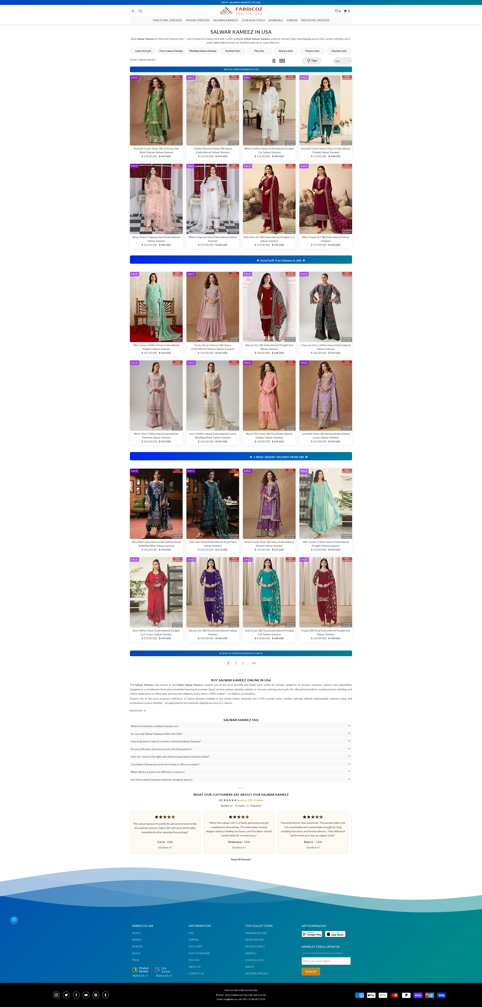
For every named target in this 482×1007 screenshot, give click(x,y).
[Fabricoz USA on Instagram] (58, 995)
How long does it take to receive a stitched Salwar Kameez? (166, 741)
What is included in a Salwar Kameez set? (155, 726)
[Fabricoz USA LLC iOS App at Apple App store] (335, 939)
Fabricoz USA (231, 990)
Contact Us (196, 973)
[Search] (140, 11)
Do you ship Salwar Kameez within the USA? (156, 733)
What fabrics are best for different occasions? (158, 771)
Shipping (194, 939)
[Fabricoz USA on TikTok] (106, 995)
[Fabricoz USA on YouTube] (87, 995)
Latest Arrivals (143, 50)
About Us (194, 966)
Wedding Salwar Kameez (202, 50)
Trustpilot (240, 805)
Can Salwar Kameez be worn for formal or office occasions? (165, 764)
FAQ (191, 933)
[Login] (132, 11)
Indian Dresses (197, 20)
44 (254, 663)
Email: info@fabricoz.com (229, 999)
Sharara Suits (286, 50)
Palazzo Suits (312, 50)
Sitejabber (256, 805)
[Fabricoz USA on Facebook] (77, 995)
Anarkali (275, 20)
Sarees (292, 20)
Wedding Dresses (315, 20)
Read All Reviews (241, 859)
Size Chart (195, 946)
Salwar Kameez (225, 20)
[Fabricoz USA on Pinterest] (97, 995)
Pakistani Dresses (167, 20)
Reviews (137, 946)
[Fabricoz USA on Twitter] (67, 995)
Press (135, 960)
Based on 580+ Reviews (250, 800)
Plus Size (259, 50)
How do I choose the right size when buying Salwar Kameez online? (170, 756)
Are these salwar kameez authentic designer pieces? (162, 779)
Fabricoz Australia (248, 990)
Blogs (136, 953)
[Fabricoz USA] (241, 10)
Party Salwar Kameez (171, 50)
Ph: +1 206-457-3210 (254, 999)
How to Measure (199, 953)
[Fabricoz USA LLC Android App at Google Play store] (313, 939)
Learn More (269, 42)
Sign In (136, 933)
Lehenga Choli (253, 20)
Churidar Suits (339, 50)
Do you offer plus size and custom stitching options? (161, 749)
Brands (137, 939)
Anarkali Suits (232, 50)
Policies (194, 960)
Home (133, 59)
